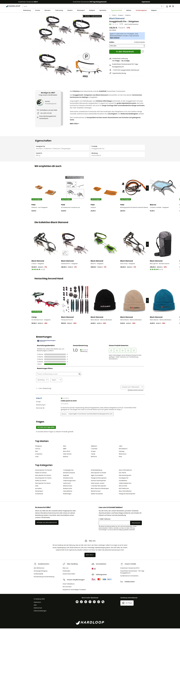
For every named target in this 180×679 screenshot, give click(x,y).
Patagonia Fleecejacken (98, 478)
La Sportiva (38, 454)
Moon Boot (66, 451)
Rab (36, 451)
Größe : (112, 42)
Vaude (93, 454)
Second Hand (117, 10)
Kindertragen (67, 493)
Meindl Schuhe (95, 491)
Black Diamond (116, 19)
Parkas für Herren (40, 480)
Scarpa (93, 451)
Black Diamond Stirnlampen (100, 488)
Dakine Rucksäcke (97, 493)
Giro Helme (122, 472)
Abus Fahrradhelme (125, 491)
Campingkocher (68, 470)
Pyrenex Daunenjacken (98, 480)
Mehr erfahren (115, 37)
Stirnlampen (39, 491)
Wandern (48, 10)
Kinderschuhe (67, 488)
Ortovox (37, 448)
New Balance (123, 448)
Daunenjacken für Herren (43, 478)
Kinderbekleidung (96, 470)
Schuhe (37, 10)
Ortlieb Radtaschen (125, 483)
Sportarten (102, 10)
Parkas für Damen (41, 472)
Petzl (120, 456)
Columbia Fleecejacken (98, 486)
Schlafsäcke (39, 493)
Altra (64, 446)
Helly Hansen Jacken (97, 483)
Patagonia (38, 446)
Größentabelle (139, 42)
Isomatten (38, 488)
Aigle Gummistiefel (97, 475)
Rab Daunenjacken (125, 475)
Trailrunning (59, 10)
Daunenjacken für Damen (43, 470)
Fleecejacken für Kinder (98, 472)
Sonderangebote (141, 10)
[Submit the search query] (162, 6)
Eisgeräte (66, 475)
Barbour (65, 456)
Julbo (120, 446)
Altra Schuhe (123, 486)
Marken (128, 10)
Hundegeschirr (123, 478)
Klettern (70, 10)
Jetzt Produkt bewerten (131, 24)
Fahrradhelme (67, 491)
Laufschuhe (67, 483)
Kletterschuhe (67, 486)
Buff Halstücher (124, 488)
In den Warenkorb (125, 52)
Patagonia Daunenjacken (127, 493)
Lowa (36, 456)
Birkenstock (122, 454)
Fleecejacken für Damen (43, 475)
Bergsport (120, 15)
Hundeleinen (123, 480)
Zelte (36, 486)
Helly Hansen (67, 454)
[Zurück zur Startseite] (110, 15)
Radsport (92, 10)
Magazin (154, 10)
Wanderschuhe (68, 478)
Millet (64, 448)
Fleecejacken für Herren (43, 483)
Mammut (94, 456)
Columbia (94, 448)
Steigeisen (128, 15)
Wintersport (81, 10)
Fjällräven (94, 446)
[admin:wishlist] (143, 52)
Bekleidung (27, 10)
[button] (55, 31)
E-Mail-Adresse (104, 519)
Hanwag (121, 451)
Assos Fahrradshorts (125, 470)
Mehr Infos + (74, 123)
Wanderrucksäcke (69, 472)
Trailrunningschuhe (69, 480)
